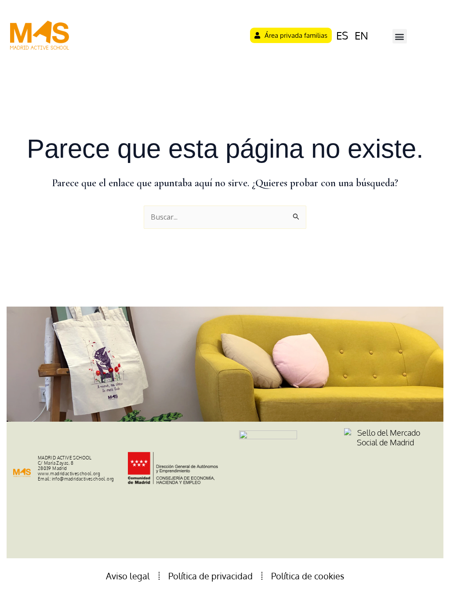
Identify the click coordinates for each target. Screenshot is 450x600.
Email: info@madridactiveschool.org (76, 478)
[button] (399, 36)
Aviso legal (128, 576)
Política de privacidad (210, 576)
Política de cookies (307, 576)
